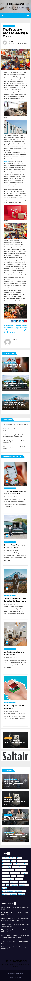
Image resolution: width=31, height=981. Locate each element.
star (12, 41)
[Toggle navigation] (28, 15)
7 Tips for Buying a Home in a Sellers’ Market (12, 367)
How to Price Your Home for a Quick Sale (15, 385)
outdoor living (14, 882)
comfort (19, 857)
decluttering (5, 863)
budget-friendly (6, 857)
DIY (11, 863)
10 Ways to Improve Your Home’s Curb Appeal (14, 947)
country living (5, 860)
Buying (21, 43)
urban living (13, 894)
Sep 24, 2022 (9, 657)
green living (22, 867)
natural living (18, 879)
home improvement (20, 870)
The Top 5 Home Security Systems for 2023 (15, 424)
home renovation (14, 873)
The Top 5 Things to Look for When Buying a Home (15, 404)
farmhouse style (6, 867)
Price (3, 885)
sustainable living (23, 885)
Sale (8, 885)
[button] (14, 15)
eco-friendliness (18, 863)
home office (5, 873)
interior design (6, 876)
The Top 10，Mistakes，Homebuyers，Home (13, 891)
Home (3, 870)
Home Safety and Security (10, 779)
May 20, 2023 (8, 786)
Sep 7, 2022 (9, 711)
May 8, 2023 (9, 550)
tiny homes (5, 894)
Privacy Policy (18, 977)
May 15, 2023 (8, 822)
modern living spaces (7, 879)
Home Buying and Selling (10, 362)
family (25, 43)
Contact (11, 977)
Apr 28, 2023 (9, 604)
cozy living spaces (23, 860)
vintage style (21, 894)
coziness (13, 860)
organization (5, 882)
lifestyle (10, 45)
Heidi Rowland (15, 3)
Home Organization (8, 832)
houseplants (24, 873)
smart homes (14, 885)
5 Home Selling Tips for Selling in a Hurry (21, 328)
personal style (23, 882)
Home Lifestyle (8, 738)
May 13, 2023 (8, 839)
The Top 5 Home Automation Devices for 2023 (13, 742)
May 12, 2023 (9, 496)
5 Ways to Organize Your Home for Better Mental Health (15, 837)
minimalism (20, 876)
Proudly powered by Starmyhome (15, 973)
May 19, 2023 (9, 745)
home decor (10, 870)
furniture (15, 867)
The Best (4, 888)
